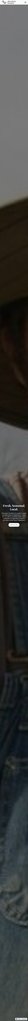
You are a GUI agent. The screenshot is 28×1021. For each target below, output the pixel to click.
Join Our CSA (14, 525)
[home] (8, 2)
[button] (25, 2)
